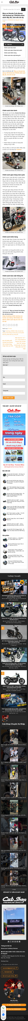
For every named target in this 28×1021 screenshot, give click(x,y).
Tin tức (10, 328)
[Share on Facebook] (6, 325)
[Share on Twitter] (9, 325)
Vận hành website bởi (9, 1018)
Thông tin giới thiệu (8, 1017)
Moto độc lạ (10, 334)
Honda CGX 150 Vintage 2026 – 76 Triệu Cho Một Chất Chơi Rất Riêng (15, 530)
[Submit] (23, 9)
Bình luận (5, 365)
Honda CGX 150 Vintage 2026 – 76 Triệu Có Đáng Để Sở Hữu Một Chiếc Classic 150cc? (15, 495)
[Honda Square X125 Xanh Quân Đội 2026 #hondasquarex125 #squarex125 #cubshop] (14, 807)
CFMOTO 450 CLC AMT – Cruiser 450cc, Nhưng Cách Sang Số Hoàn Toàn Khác (15, 501)
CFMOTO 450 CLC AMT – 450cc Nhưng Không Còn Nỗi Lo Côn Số (15, 524)
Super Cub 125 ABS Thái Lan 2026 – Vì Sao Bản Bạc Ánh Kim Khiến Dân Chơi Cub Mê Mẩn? (16, 508)
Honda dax (15, 332)
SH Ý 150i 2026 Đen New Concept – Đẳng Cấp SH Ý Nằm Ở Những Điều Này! (16, 488)
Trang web (5, 390)
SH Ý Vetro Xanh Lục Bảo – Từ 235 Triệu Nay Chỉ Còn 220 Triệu (15, 513)
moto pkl (16, 334)
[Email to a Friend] (11, 325)
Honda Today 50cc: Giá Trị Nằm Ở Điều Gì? (15, 519)
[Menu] (2, 2)
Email (4, 384)
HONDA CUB (14, 331)
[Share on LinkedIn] (17, 325)
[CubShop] (14, 2)
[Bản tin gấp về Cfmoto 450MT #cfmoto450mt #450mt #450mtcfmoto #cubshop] (14, 737)
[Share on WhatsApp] (4, 325)
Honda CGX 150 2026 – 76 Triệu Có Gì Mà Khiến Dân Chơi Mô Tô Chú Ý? (16, 475)
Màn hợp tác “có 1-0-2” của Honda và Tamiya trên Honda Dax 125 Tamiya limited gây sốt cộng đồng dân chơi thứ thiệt (19, 343)
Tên (4, 377)
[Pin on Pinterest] (14, 325)
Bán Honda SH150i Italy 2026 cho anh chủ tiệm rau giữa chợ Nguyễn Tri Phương (15, 482)
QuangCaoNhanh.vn (20, 1018)
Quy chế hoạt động (19, 1017)
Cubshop (8, 331)
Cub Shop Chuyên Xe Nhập (13, 724)
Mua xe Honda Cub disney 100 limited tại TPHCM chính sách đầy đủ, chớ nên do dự (14, 72)
